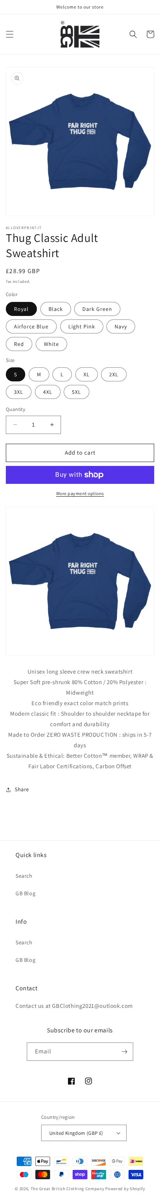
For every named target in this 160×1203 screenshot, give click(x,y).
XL (86, 374)
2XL (113, 374)
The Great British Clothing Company (67, 1188)
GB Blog (25, 893)
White (51, 343)
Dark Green (97, 308)
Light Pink (81, 326)
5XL (76, 391)
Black (56, 308)
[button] (9, 34)
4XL (47, 391)
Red (19, 343)
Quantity (15, 409)
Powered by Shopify (125, 1188)
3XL (18, 391)
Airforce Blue (31, 326)
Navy (121, 326)
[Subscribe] (124, 1051)
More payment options (80, 493)
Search (24, 875)
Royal (21, 308)
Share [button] (22, 789)
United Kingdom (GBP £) (76, 1133)
